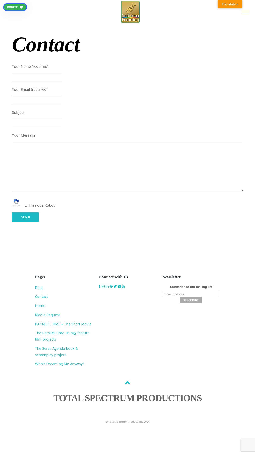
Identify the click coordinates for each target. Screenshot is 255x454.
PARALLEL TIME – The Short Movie (63, 324)
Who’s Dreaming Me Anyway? (59, 363)
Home (40, 305)
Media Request (47, 314)
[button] (15, 7)
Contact (41, 296)
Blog (39, 287)
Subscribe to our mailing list (191, 287)
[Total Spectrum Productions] (130, 19)
